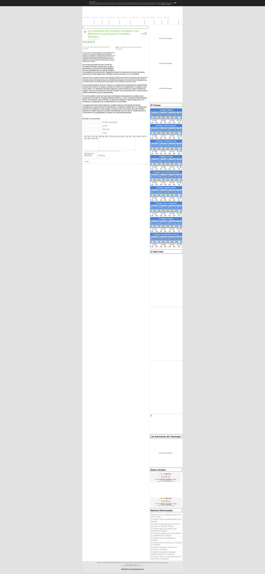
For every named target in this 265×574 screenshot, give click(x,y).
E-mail (105, 126)
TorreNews (104, 562)
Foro (167, 562)
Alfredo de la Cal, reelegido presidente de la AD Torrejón (165, 516)
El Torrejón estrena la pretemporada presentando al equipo (163, 530)
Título (105, 133)
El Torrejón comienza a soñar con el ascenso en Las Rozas (163, 548)
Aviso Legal (137, 564)
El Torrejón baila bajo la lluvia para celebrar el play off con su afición (163, 553)
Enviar (87, 161)
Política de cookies (166, 4)
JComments (146, 164)
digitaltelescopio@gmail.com (132, 569)
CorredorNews (117, 562)
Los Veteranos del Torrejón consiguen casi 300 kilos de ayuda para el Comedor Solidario (113, 33)
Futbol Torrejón (97, 39)
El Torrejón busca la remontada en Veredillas (163, 539)
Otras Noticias (161, 562)
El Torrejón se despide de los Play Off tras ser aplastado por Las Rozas (165, 534)
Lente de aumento (133, 562)
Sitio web (106, 129)
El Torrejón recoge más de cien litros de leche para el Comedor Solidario (164, 525)
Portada (99, 562)
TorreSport (90, 39)
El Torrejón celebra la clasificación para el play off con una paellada (165, 558)
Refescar (101, 155)
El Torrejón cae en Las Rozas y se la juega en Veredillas (166, 544)
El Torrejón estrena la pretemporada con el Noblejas (166, 520)
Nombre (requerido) (110, 122)
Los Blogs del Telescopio (145, 562)
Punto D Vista (124, 562)
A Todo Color (154, 562)
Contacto (134, 564)
